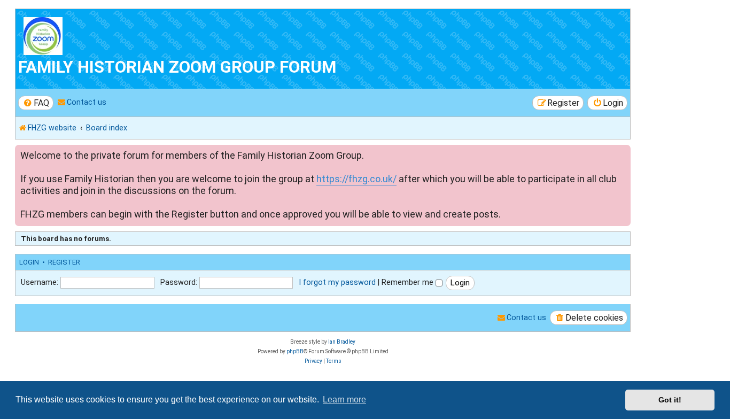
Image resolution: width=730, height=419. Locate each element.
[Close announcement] (623, 151)
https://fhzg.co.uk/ (356, 179)
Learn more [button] (344, 399)
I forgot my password (337, 282)
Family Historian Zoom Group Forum (177, 67)
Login (29, 262)
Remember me (409, 282)
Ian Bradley (341, 342)
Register (64, 262)
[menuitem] (35, 103)
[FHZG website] (79, 34)
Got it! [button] (669, 399)
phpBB (295, 351)
